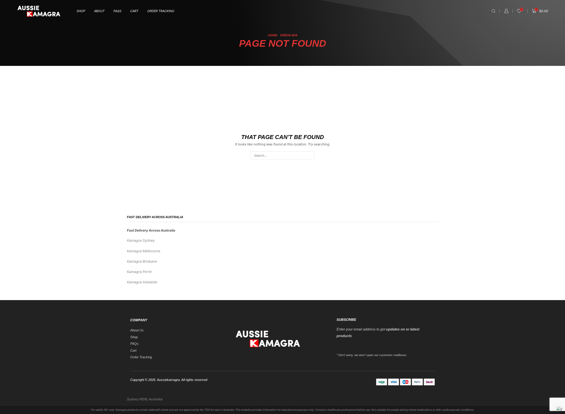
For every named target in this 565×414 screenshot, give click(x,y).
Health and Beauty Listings (417, 399)
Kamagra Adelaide (142, 282)
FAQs (117, 11)
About (99, 11)
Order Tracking (160, 11)
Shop (81, 11)
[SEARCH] (310, 155)
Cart (134, 11)
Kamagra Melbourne (143, 251)
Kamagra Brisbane (142, 261)
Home (272, 35)
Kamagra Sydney (141, 240)
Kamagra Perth (139, 272)
